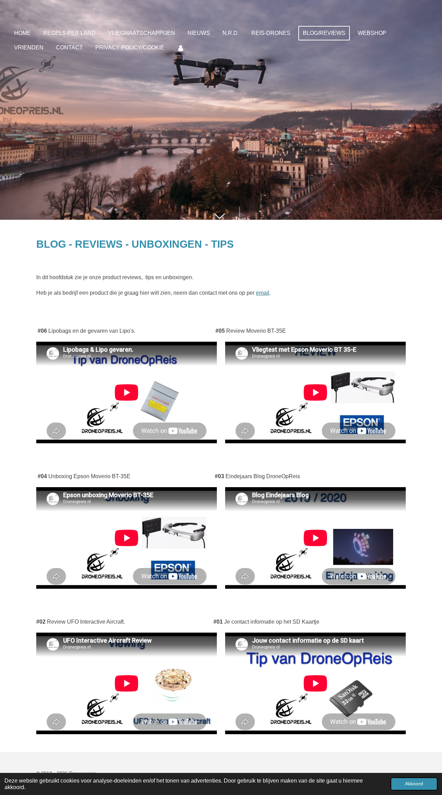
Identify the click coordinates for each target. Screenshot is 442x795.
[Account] (180, 47)
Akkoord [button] (414, 783)
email (262, 293)
